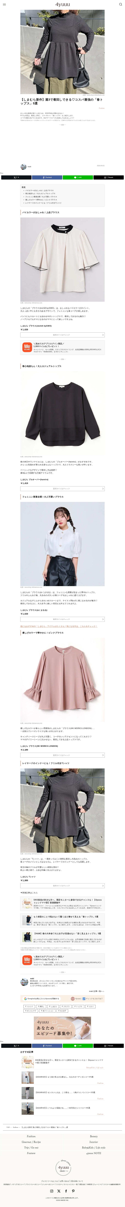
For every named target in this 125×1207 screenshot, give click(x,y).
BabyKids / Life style (93, 1148)
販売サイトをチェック (61, 335)
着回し (42, 1006)
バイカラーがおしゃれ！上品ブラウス (39, 190)
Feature (31, 1153)
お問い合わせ (64, 1181)
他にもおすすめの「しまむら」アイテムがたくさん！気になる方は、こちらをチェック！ (58, 626)
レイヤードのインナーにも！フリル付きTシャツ (43, 203)
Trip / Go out (31, 1148)
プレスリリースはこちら (49, 1181)
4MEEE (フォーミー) (94, 1184)
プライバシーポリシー (33, 1184)
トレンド (30, 1006)
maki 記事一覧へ (96, 991)
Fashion (31, 1136)
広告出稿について (77, 1181)
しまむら (54, 1006)
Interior (94, 1142)
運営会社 (82, 1184)
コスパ (91, 1006)
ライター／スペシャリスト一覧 (67, 1184)
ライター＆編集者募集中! (112, 1184)
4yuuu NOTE (93, 1153)
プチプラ (66, 1006)
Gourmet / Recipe (31, 1142)
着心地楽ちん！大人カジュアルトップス (40, 193)
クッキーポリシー (48, 1184)
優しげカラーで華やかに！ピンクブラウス (41, 200)
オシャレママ (31, 1011)
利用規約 (7, 1184)
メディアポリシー (17, 1184)
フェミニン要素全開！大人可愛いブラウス (41, 197)
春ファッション (48, 1011)
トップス (79, 1006)
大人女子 (63, 1011)
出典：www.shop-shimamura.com (94, 95)
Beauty (94, 1136)
